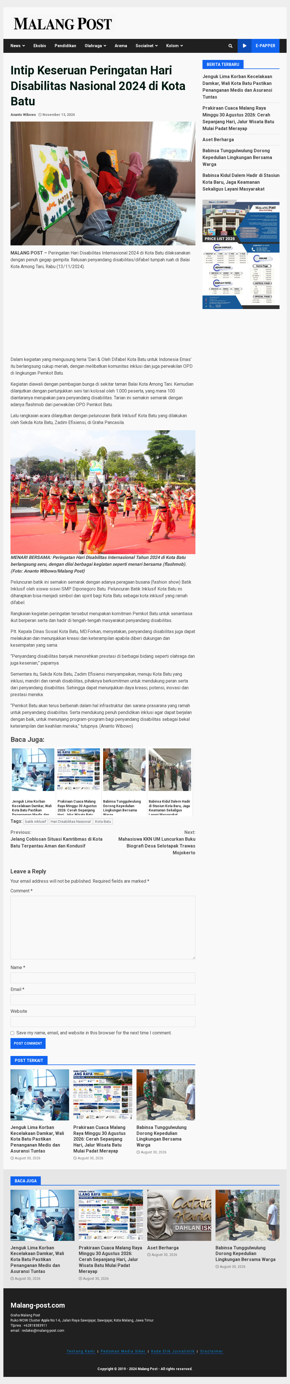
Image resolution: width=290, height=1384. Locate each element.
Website (18, 1011)
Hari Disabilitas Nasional (71, 821)
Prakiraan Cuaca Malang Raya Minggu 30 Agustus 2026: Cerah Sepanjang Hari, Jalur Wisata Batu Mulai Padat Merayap (102, 1094)
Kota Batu (103, 821)
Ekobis (39, 45)
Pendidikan (65, 45)
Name (17, 967)
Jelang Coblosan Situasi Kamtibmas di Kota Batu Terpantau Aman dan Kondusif (56, 839)
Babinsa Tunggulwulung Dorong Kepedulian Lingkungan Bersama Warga (166, 1094)
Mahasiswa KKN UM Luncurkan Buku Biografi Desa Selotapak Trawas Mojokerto (156, 842)
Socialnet (144, 45)
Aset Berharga (218, 139)
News (15, 45)
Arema (121, 45)
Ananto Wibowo (23, 115)
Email (17, 989)
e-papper (265, 45)
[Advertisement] (102, 314)
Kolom (172, 45)
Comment (21, 891)
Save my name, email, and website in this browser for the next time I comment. (94, 1033)
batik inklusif (35, 821)
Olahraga (93, 45)
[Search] (231, 46)
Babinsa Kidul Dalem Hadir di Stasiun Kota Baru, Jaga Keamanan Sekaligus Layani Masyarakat (241, 182)
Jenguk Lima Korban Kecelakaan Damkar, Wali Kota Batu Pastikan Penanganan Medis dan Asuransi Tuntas (39, 1094)
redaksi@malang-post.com (43, 1331)
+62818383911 (35, 1325)
